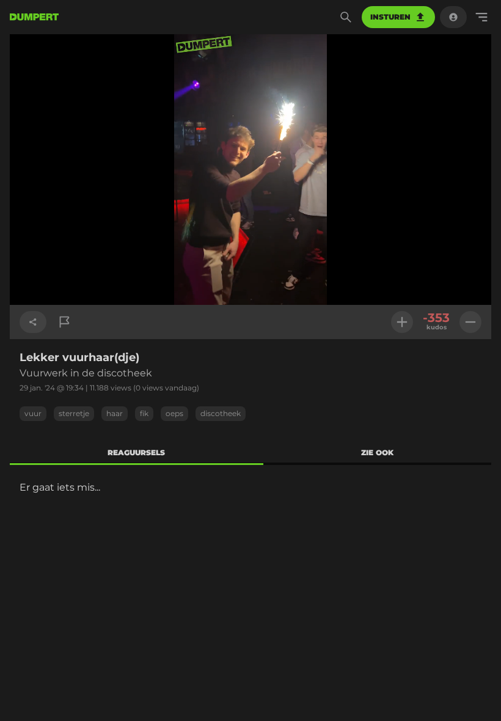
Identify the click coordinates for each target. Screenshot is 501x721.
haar (114, 413)
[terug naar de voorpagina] (34, 17)
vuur (33, 413)
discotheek (220, 413)
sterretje (74, 413)
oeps (174, 413)
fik (144, 413)
